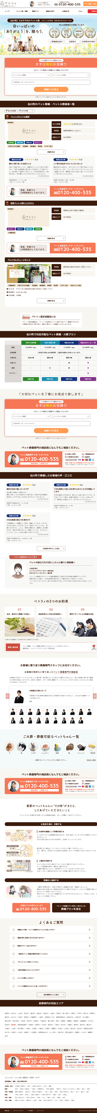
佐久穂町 (86, 1017)
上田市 (20, 1013)
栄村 (6, 1036)
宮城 (34, 1086)
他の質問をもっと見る (51, 995)
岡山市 (21, 1097)
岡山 (16, 1097)
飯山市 (86, 1013)
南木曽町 (21, 1029)
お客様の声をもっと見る (51, 549)
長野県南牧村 (60, 1017)
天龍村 (69, 1025)
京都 (32, 1095)
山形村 (66, 1029)
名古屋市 (38, 1092)
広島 (27, 1097)
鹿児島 (67, 1100)
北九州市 (21, 1100)
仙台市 (38, 1086)
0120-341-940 (21, 292)
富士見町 (51, 1021)
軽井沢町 (8, 1021)
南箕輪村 (83, 1021)
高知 (63, 1097)
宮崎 (61, 1100)
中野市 (73, 1013)
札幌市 (22, 1086)
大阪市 (21, 1095)
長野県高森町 (22, 1025)
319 (80, 124)
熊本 (45, 1100)
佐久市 (13, 1017)
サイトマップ (40, 1110)
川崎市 (33, 1089)
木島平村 (60, 1032)
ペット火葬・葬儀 (22, 11)
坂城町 (26, 1032)
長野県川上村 (49, 1017)
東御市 (26, 1017)
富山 (72, 1092)
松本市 (13, 1013)
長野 (56, 1092)
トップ (7, 11)
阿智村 (37, 1025)
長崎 (40, 1100)
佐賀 (35, 1100)
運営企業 (7, 1110)
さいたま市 (70, 1089)
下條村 (56, 1025)
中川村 (90, 1021)
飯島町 (76, 1021)
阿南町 (31, 1025)
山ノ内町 (52, 1032)
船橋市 (52, 1089)
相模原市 (40, 1089)
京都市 (37, 1095)
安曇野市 (34, 1017)
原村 (57, 1021)
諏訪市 (39, 1013)
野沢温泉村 (69, 1032)
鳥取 (38, 1097)
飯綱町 (90, 1032)
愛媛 (58, 1097)
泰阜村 (76, 1025)
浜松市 (27, 1092)
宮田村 (7, 1025)
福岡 (16, 1100)
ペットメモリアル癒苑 (20, 116)
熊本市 (50, 1100)
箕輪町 (69, 1021)
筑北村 (79, 1029)
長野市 (7, 1013)
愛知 (33, 1092)
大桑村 (40, 1029)
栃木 (83, 1089)
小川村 (83, 1032)
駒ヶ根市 (66, 1013)
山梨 (87, 1092)
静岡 (16, 1092)
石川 (77, 1092)
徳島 (48, 1097)
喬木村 (82, 1025)
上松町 (13, 1029)
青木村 (29, 1021)
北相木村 (78, 1017)
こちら (55, 53)
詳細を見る (51, 152)
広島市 (32, 1097)
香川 (53, 1097)
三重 (46, 1092)
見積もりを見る (51, 89)
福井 (82, 1092)
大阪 (16, 1095)
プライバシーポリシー (19, 1110)
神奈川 (22, 1089)
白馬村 (13, 1032)
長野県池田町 (88, 1029)
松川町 (13, 1025)
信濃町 (77, 1032)
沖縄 (72, 1100)
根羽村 (50, 1025)
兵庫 (43, 1095)
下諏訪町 (43, 1021)
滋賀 (54, 1095)
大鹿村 (7, 1029)
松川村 (7, 1032)
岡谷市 (26, 1013)
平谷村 (43, 1025)
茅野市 (92, 1013)
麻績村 (53, 1029)
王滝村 (34, 1029)
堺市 (26, 1095)
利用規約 (30, 1110)
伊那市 (58, 1013)
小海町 (40, 1017)
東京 (16, 1089)
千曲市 (20, 1017)
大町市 (79, 1013)
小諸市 (52, 1013)
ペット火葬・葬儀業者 (21, 1077)
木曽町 (47, 1029)
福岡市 (28, 1100)
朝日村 (73, 1029)
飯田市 (33, 1013)
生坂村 (60, 1029)
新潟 (61, 1092)
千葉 (47, 1089)
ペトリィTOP (9, 1077)
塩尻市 (7, 1017)
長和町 (36, 1021)
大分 (56, 1100)
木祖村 (28, 1029)
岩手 (29, 1086)
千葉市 (58, 1089)
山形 (45, 1086)
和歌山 (65, 1095)
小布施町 (34, 1032)
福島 (50, 1086)
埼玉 (64, 1089)
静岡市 (21, 1092)
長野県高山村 (43, 1032)
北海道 (17, 1086)
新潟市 (66, 1092)
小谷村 (20, 1032)
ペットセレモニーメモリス (19, 259)
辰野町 (63, 1021)
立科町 (23, 1021)
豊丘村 (89, 1025)
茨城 (88, 1089)
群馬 (78, 1089)
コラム (80, 11)
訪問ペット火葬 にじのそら (22, 203)
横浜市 (27, 1089)
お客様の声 (65, 11)
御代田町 (16, 1021)
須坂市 (45, 1013)
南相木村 (70, 1017)
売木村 (63, 1025)
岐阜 (51, 1092)
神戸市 (48, 1095)
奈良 (59, 1095)
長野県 (32, 1077)
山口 (43, 1097)
